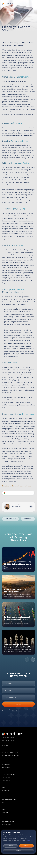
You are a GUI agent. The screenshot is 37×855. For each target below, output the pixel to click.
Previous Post (11, 518)
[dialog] (18, 842)
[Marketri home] (9, 4)
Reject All (10, 845)
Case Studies (6, 824)
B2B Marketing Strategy (10, 752)
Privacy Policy (16, 710)
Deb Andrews (9, 37)
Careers (4, 809)
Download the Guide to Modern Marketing (16, 486)
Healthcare (6, 771)
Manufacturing (7, 780)
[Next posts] (33, 659)
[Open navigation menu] (33, 3)
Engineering (6, 767)
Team (3, 806)
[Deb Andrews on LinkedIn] (31, 506)
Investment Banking (9, 774)
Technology (6, 790)
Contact (5, 812)
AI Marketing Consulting (10, 755)
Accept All (26, 845)
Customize (18, 850)
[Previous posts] (27, 659)
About (4, 802)
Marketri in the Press (9, 799)
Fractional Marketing (9, 749)
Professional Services (9, 784)
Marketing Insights (8, 821)
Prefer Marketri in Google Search (19, 493)
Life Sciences (6, 777)
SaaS (3, 787)
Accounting (6, 764)
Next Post (27, 518)
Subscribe (18, 704)
